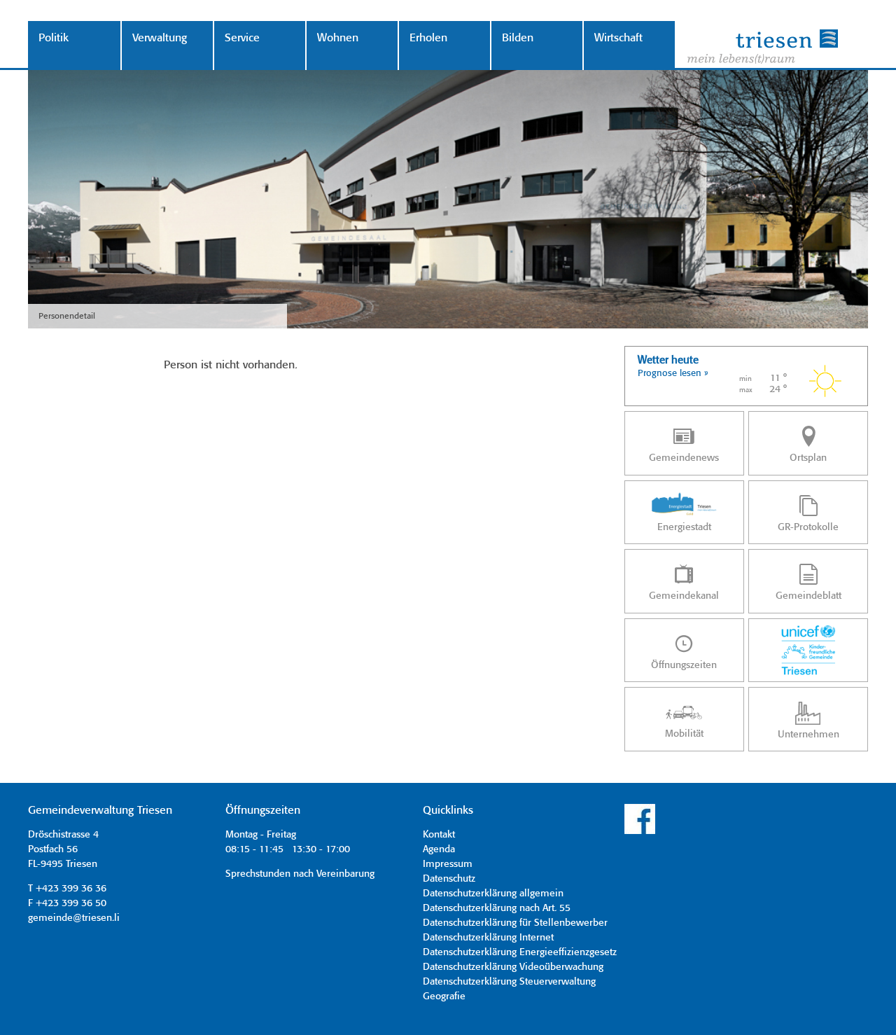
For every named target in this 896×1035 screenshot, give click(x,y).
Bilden (517, 38)
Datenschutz (449, 879)
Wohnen (337, 38)
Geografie (444, 996)
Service (242, 38)
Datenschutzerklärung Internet (488, 938)
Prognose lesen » (673, 373)
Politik (53, 38)
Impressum (447, 864)
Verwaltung (159, 38)
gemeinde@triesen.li (74, 918)
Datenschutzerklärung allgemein (493, 893)
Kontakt (439, 835)
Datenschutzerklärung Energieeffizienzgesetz (520, 952)
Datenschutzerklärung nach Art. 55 (496, 908)
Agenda (439, 849)
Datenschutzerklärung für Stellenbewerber (515, 923)
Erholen (428, 38)
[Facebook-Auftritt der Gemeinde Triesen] (639, 831)
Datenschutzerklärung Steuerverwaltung (509, 982)
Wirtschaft (618, 38)
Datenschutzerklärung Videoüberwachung (513, 967)
